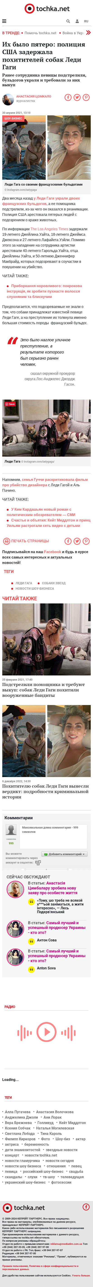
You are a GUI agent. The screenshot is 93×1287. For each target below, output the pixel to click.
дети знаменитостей (22, 1150)
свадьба (76, 1171)
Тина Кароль (51, 1133)
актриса (12, 1144)
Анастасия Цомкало (33, 96)
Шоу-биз (63, 1139)
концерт (12, 1155)
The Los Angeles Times (49, 229)
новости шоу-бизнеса (35, 588)
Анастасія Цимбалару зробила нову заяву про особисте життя (52, 888)
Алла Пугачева (17, 1112)
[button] (77, 21)
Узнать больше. (81, 1275)
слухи (32, 1177)
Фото (45, 1139)
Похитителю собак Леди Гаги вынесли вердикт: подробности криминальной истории (45, 791)
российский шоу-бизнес (43, 1171)
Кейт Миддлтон (72, 1123)
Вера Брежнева (18, 1123)
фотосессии (61, 1182)
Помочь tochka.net (41, 33)
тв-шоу (49, 1177)
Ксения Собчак (17, 1128)
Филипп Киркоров (20, 1139)
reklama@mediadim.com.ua (66, 1244)
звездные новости (61, 1150)
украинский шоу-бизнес (25, 1182)
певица (11, 1171)
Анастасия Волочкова (55, 1112)
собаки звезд (53, 583)
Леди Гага (24, 583)
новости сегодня (60, 1161)
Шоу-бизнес (13, 118)
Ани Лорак (53, 1117)
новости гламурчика (22, 1161)
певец (76, 1166)
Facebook (52, 552)
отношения (56, 1166)
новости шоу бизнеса (23, 1166)
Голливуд (45, 1123)
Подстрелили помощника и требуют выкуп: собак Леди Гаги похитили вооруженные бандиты (43, 689)
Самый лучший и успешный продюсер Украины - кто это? (57, 927)
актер (81, 1139)
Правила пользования (15, 1266)
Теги (9, 1098)
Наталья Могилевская (55, 1128)
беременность (36, 1144)
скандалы (13, 1177)
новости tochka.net (41, 1155)
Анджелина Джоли (21, 1117)
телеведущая (72, 1177)
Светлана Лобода (20, 1133)
